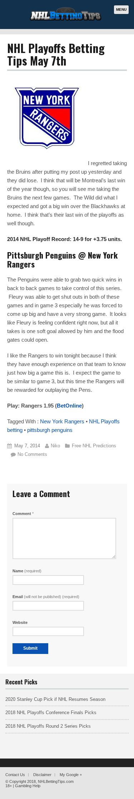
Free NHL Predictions (94, 445)
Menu (121, 9)
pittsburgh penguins (50, 430)
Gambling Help (27, 786)
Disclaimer (42, 774)
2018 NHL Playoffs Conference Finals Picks (50, 712)
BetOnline (69, 406)
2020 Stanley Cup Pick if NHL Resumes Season (55, 699)
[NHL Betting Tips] (65, 19)
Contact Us (15, 774)
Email (46, 597)
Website (20, 622)
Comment (23, 513)
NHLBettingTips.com (56, 781)
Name (27, 571)
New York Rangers (62, 421)
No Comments (32, 454)
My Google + (71, 774)
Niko (55, 445)
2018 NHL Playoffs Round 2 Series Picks (48, 726)
